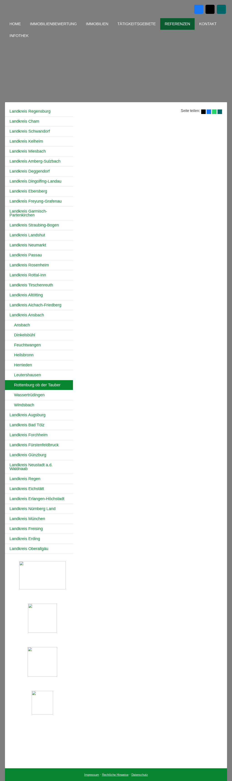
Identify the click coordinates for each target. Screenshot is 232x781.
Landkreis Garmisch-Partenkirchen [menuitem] (28, 213)
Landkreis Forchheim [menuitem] (29, 435)
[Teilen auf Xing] (220, 111)
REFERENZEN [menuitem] (177, 24)
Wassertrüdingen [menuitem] (29, 395)
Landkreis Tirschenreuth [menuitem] (31, 285)
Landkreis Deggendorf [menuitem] (30, 171)
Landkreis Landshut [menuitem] (27, 235)
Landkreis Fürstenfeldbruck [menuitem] (34, 445)
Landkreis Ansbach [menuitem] (27, 315)
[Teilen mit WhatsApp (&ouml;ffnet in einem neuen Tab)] (214, 111)
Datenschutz (139, 774)
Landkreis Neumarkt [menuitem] (28, 245)
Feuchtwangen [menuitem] (27, 345)
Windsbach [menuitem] (24, 405)
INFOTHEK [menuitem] (19, 36)
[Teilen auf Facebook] (209, 111)
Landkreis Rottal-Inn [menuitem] (28, 275)
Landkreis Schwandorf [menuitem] (30, 131)
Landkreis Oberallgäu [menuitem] (29, 548)
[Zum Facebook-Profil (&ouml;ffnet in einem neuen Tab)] (198, 9)
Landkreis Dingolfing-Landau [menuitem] (35, 181)
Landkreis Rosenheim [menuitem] (29, 265)
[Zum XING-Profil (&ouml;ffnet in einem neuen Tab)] (221, 9)
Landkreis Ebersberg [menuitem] (28, 191)
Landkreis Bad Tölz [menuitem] (27, 425)
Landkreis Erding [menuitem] (25, 538)
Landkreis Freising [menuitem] (26, 528)
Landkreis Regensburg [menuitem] (30, 111)
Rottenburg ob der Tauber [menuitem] (37, 385)
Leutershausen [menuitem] (27, 375)
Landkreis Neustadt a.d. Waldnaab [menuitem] (31, 467)
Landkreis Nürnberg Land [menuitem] (33, 508)
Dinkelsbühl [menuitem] (24, 335)
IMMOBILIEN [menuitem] (97, 24)
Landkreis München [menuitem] (27, 518)
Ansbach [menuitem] (22, 325)
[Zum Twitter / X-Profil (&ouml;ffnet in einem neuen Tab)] (210, 9)
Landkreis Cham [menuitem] (24, 121)
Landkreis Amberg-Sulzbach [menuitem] (35, 161)
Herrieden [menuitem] (23, 365)
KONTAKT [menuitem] (208, 24)
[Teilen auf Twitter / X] (203, 111)
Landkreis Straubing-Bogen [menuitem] (34, 225)
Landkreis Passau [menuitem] (26, 255)
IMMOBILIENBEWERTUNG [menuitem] (53, 24)
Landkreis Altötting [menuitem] (26, 295)
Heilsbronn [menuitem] (24, 355)
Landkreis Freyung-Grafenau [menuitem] (36, 201)
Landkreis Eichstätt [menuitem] (27, 488)
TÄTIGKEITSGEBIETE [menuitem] (136, 24)
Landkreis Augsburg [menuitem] (28, 415)
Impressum (91, 774)
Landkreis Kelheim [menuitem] (26, 141)
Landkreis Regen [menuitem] (25, 478)
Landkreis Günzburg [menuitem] (28, 455)
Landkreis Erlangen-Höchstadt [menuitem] (37, 498)
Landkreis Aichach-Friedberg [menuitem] (35, 305)
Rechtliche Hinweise (115, 774)
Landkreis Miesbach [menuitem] (28, 151)
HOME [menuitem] (15, 24)
